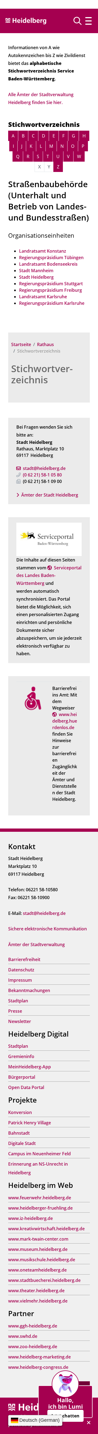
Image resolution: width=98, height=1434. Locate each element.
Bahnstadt (19, 1133)
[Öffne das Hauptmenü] (88, 20)
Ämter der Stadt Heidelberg (49, 495)
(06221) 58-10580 (42, 475)
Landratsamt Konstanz (42, 251)
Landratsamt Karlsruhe (43, 297)
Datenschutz (21, 970)
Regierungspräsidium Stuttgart (51, 284)
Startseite (21, 344)
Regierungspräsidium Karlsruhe (51, 303)
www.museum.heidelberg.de (38, 1249)
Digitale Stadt (22, 1143)
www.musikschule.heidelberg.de (41, 1260)
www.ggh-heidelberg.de (32, 1326)
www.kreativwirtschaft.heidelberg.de (46, 1229)
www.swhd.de (22, 1336)
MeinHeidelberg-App (29, 1067)
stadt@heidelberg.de (44, 468)
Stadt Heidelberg (36, 277)
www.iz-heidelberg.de (30, 1218)
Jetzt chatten (65, 1416)
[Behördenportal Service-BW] (49, 539)
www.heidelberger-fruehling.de (40, 1208)
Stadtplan (18, 1001)
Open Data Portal (26, 1087)
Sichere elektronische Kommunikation (47, 929)
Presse (15, 1011)
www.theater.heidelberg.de (36, 1291)
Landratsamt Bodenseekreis (48, 264)
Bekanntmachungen (29, 990)
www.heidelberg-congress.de (38, 1367)
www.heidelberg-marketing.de (39, 1357)
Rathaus (45, 344)
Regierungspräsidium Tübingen (51, 258)
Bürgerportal (21, 1077)
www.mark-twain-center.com (38, 1239)
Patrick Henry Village (29, 1123)
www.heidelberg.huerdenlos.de (64, 720)
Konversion (20, 1112)
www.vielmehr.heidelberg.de (38, 1301)
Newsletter (19, 1021)
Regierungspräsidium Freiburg (50, 290)
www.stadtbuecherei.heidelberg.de (44, 1280)
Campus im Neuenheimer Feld (39, 1154)
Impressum (20, 980)
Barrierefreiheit (24, 959)
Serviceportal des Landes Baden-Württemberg (48, 575)
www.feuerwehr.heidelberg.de (39, 1198)
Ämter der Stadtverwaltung (36, 944)
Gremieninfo (21, 1056)
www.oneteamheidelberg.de (37, 1270)
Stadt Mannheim (36, 271)
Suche (80, 21)
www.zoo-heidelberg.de (32, 1347)
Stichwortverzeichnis (42, 374)
